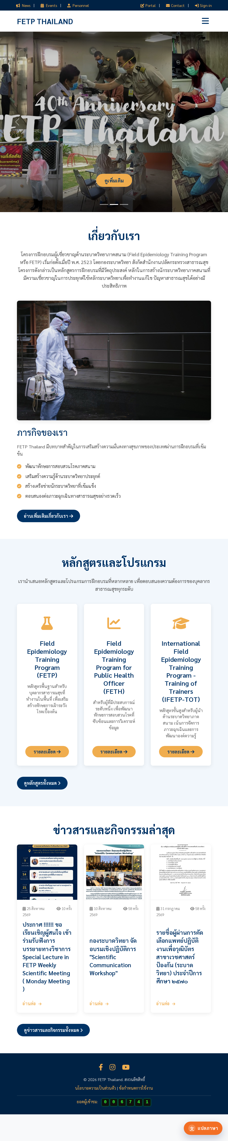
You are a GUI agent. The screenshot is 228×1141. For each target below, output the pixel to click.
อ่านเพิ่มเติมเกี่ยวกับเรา (46, 516)
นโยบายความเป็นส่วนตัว (95, 1087)
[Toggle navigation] (205, 21)
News (25, 5)
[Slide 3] (124, 204)
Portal (150, 5)
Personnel (80, 5)
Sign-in (206, 5)
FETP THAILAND (45, 21)
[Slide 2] (114, 204)
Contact (178, 5)
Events (51, 5)
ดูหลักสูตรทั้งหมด (41, 783)
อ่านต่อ (30, 1003)
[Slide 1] (104, 204)
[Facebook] (101, 1066)
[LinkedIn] (112, 1066)
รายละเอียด (45, 752)
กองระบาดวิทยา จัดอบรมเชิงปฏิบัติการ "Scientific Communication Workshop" (113, 956)
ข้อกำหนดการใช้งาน (136, 1087)
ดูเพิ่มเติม (114, 180)
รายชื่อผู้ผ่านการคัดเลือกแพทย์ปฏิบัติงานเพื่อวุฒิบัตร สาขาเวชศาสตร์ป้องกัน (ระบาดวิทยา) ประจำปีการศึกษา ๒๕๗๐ (179, 957)
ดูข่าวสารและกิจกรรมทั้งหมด (52, 1030)
